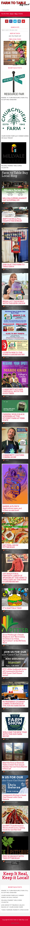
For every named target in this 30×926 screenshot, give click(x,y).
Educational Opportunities (12, 921)
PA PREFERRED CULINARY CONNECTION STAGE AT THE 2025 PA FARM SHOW (14, 704)
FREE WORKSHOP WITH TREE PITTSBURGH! (13, 857)
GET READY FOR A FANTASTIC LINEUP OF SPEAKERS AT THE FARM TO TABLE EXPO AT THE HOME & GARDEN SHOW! (15, 578)
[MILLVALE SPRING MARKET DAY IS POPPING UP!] (15, 188)
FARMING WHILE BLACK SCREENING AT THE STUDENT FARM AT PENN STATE (14, 417)
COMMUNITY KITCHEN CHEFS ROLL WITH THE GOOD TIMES (13, 391)
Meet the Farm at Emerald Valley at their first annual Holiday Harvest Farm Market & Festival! (15, 766)
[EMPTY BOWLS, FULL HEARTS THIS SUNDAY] (15, 212)
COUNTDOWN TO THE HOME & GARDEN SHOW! (13, 354)
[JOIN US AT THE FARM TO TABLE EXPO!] (15, 245)
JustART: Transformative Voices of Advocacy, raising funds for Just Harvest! (14, 828)
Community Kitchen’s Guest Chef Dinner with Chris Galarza (14, 797)
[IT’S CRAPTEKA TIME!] (15, 597)
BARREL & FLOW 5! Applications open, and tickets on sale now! (12, 508)
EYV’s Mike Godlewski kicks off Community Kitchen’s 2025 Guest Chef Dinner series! (14, 672)
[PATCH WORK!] (15, 875)
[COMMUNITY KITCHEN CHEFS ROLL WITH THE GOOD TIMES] (15, 374)
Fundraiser (21, 832)
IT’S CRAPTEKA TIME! (12, 608)
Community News (10, 802)
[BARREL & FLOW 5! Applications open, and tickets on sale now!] (15, 484)
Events (7, 203)
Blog (16, 13)
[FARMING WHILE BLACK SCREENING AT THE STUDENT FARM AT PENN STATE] (15, 406)
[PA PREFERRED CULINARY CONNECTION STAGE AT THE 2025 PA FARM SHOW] (15, 691)
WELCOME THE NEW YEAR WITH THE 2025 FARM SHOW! (15, 734)
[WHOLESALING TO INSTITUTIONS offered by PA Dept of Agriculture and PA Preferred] (15, 902)
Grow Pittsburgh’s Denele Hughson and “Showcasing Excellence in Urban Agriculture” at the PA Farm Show (14, 639)
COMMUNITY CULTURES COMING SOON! (13, 456)
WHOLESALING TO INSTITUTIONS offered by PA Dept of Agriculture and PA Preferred (14, 915)
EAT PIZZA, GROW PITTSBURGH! (10, 546)
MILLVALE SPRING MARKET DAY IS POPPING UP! (15, 199)
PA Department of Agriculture (15, 922)
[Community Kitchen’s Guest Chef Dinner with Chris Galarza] (15, 784)
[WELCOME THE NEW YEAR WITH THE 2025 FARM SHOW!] (15, 721)
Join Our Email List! (15, 36)
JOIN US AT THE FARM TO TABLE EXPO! (13, 266)
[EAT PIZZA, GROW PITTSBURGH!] (15, 530)
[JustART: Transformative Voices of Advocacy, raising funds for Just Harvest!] (15, 815)
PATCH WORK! (9, 886)
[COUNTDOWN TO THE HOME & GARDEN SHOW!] (15, 330)
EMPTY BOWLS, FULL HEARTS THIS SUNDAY (12, 220)
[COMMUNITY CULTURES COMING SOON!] (15, 440)
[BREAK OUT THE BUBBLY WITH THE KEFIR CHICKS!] (15, 286)
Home (11, 13)
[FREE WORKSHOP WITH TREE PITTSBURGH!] (15, 845)
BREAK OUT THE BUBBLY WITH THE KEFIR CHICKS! (14, 302)
